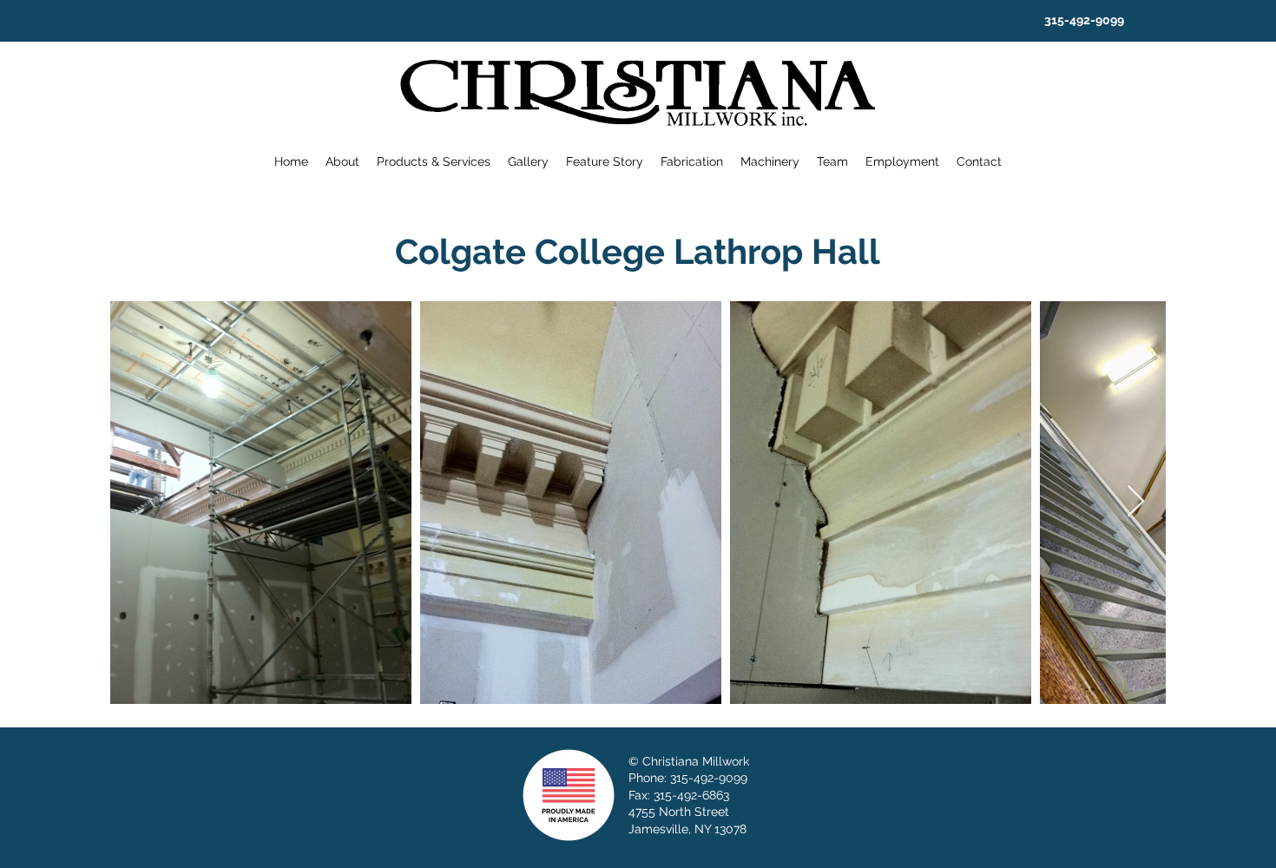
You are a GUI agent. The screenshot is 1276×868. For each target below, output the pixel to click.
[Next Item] (1136, 502)
